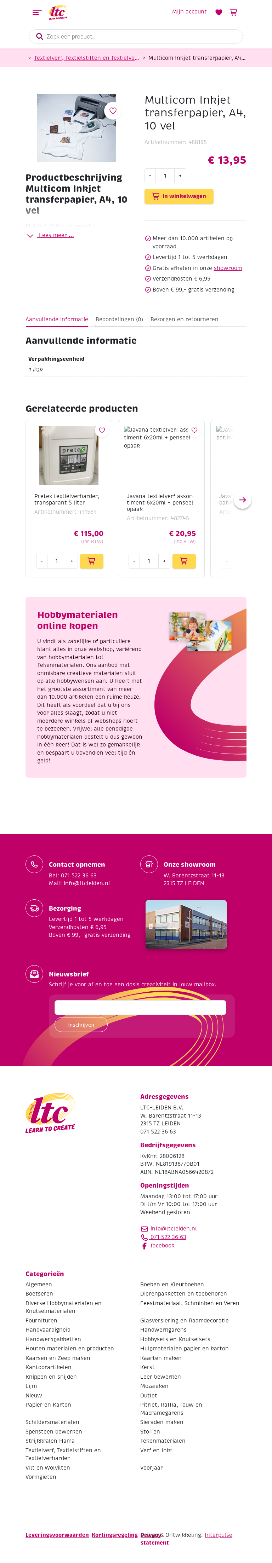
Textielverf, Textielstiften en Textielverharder (87, 58)
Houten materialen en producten (70, 1348)
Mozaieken (154, 1386)
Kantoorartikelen (49, 1367)
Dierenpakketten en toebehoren (183, 1294)
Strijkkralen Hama (50, 1441)
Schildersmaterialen (52, 1422)
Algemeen (39, 1284)
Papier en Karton (48, 1405)
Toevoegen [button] (91, 561)
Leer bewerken (160, 1377)
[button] (242, 500)
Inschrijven (81, 1024)
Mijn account (189, 11)
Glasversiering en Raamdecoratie (184, 1320)
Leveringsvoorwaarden (57, 1535)
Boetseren (39, 1294)
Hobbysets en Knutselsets (175, 1339)
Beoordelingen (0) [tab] (119, 319)
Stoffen (150, 1432)
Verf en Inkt (156, 1450)
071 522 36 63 (167, 1237)
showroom (228, 268)
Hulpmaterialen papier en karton (184, 1348)
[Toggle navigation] (37, 12)
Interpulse (218, 1535)
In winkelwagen (184, 196)
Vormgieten (41, 1477)
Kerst (147, 1367)
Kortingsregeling (115, 1535)
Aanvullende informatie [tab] (57, 319)
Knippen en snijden (51, 1377)
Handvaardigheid (48, 1330)
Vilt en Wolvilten (48, 1468)
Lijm (31, 1386)
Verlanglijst (219, 12)
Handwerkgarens (163, 1330)
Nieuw (34, 1395)
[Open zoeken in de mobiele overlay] (136, 36)
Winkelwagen (234, 12)
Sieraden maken (161, 1422)
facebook (162, 1245)
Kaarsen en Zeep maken (58, 1358)
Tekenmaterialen (163, 1441)
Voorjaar (151, 1468)
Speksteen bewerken (54, 1432)
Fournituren (41, 1320)
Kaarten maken (161, 1358)
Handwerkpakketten (53, 1339)
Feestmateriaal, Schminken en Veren (189, 1303)
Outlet (148, 1395)
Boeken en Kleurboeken (172, 1284)
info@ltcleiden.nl (174, 1228)
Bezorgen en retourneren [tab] (185, 319)
